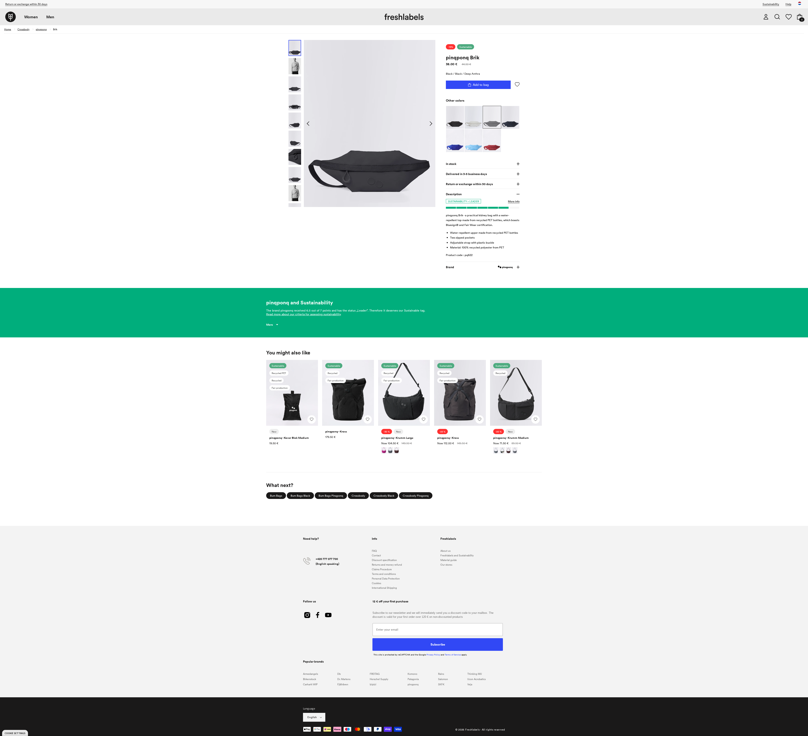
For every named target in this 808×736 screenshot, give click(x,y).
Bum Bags (276, 495)
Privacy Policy (433, 654)
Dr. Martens (343, 679)
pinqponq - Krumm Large (397, 437)
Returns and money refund (387, 564)
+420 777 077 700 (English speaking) (327, 561)
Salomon (443, 679)
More (269, 325)
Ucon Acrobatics (476, 679)
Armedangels (310, 674)
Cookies (376, 583)
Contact (376, 555)
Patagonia (413, 679)
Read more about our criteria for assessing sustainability (303, 314)
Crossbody (23, 29)
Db (339, 674)
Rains (441, 674)
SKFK (441, 684)
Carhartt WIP (310, 684)
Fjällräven (342, 684)
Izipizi (373, 684)
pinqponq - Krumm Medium (511, 437)
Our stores (446, 564)
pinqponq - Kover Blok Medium (289, 437)
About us (445, 551)
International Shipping (384, 588)
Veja (469, 684)
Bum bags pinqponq (331, 495)
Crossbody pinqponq (416, 495)
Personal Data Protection (386, 578)
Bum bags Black (300, 495)
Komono (412, 674)
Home (7, 29)
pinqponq (41, 29)
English (312, 717)
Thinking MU (474, 674)
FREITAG (375, 674)
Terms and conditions (384, 574)
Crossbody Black (383, 495)
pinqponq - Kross (336, 431)
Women (31, 17)
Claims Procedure (382, 569)
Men (50, 17)
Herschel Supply (379, 679)
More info (514, 201)
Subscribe (438, 644)
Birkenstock (309, 679)
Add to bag (481, 84)
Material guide (448, 560)
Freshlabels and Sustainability (457, 555)
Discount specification (384, 560)
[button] (777, 17)
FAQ (374, 551)
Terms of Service (453, 654)
